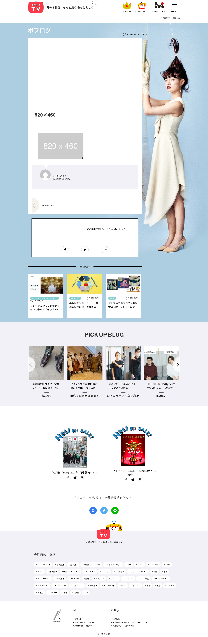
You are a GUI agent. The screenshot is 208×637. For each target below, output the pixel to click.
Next (176, 364)
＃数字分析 (52, 571)
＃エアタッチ (118, 571)
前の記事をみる (47, 205)
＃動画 (86, 578)
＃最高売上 (59, 564)
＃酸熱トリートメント (91, 564)
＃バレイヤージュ (43, 564)
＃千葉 (164, 571)
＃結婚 (157, 585)
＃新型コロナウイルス (70, 571)
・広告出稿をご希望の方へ (84, 625)
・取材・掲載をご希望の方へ (84, 622)
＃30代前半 (92, 585)
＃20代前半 (59, 578)
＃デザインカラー (160, 578)
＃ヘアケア (169, 585)
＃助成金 (75, 592)
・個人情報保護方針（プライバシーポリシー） (130, 622)
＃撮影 (154, 571)
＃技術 (147, 585)
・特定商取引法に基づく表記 (122, 625)
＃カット (39, 571)
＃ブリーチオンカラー (138, 571)
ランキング (127, 11)
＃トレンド (135, 585)
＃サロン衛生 (143, 578)
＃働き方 (39, 592)
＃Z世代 (166, 564)
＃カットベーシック (113, 564)
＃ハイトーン (128, 578)
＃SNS (128, 564)
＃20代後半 (52, 592)
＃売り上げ (73, 564)
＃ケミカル (113, 578)
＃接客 (64, 592)
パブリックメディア (159, 11)
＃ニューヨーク (77, 585)
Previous (31, 364)
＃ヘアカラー (89, 571)
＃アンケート (98, 578)
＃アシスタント (108, 585)
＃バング (139, 564)
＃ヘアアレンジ (42, 585)
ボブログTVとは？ (142, 11)
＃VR (86, 592)
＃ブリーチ (104, 571)
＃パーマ (123, 585)
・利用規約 (115, 619)
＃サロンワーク (59, 585)
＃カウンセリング (43, 578)
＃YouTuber (74, 578)
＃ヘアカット (153, 564)
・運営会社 (77, 619)
